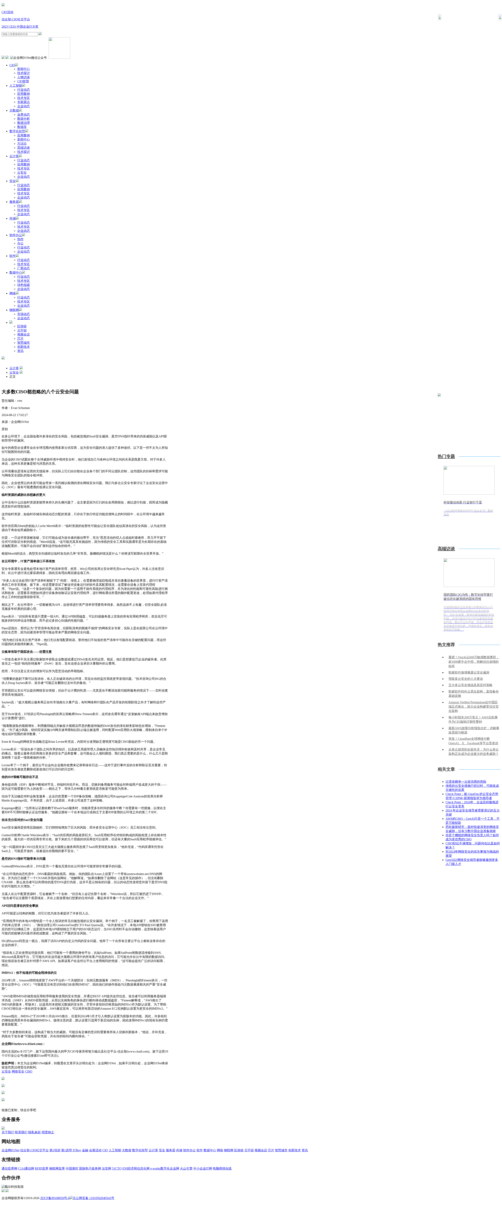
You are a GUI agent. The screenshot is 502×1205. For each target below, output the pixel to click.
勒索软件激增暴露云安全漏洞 (468, 672)
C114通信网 (26, 1168)
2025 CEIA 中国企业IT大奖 (20, 26)
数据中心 (15, 272)
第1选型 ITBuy (71, 1150)
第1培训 (54, 1150)
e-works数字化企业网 (164, 1168)
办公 (20, 243)
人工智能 (15, 85)
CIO (12, 65)
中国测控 (72, 1168)
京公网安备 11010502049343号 (93, 1198)
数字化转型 (17, 131)
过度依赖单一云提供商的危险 (466, 781)
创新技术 (23, 346)
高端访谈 (23, 147)
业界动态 (23, 114)
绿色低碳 (23, 285)
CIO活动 (7, 12)
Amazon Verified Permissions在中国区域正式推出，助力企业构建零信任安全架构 (473, 707)
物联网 (14, 310)
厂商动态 (23, 268)
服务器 (14, 201)
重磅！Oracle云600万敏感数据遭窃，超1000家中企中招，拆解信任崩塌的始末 (473, 662)
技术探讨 (23, 73)
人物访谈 (23, 77)
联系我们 (21, 1132)
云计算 (14, 156)
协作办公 (15, 235)
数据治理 (23, 122)
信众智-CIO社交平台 (16, 19)
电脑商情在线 (222, 1168)
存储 (12, 218)
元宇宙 (22, 330)
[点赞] (85, 1100)
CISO (28, 1071)
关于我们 (8, 1132)
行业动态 (23, 89)
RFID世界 (41, 1168)
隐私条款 (34, 1132)
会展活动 (95, 1150)
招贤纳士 (48, 1132)
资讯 (20, 351)
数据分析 (23, 118)
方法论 (22, 143)
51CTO (117, 1168)
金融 (85, 1150)
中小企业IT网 (202, 1168)
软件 (12, 256)
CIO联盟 (23, 81)
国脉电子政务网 (90, 1168)
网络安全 (18, 1071)
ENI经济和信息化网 (136, 1168)
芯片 (20, 338)
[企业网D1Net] (3, 5)
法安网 (106, 1168)
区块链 (22, 326)
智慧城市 (23, 342)
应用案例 (23, 93)
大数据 (14, 110)
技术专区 (23, 98)
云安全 (22, 172)
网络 (12, 293)
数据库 (22, 127)
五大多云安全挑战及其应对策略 (470, 685)
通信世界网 (9, 1168)
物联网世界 (57, 1168)
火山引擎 (186, 1168)
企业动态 (23, 106)
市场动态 (23, 314)
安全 (12, 181)
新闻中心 (23, 69)
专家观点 (23, 102)
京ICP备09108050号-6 (55, 1198)
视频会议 (23, 334)
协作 (20, 239)
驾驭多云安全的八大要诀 (465, 678)
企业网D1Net (10, 1150)
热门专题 (446, 456)
